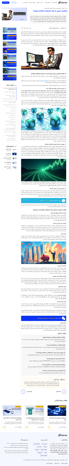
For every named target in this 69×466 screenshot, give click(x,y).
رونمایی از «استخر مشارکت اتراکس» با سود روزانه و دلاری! (7, 168)
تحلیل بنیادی (44, 81)
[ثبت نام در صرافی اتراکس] (10, 30)
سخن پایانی (13, 119)
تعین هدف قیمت (12, 117)
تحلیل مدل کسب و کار (11, 107)
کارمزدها (37, 449)
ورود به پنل (14, 2)
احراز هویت (40, 452)
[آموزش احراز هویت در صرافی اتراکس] (10, 37)
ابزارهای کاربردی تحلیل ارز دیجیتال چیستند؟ (10, 136)
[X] (27, 28)
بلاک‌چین (48, 227)
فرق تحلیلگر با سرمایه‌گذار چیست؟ (10, 125)
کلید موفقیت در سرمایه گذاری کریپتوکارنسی (46, 318)
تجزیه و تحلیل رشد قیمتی (10, 113)
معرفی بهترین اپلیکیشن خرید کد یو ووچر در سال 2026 (7, 150)
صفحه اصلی (54, 2)
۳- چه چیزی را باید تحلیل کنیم (9, 99)
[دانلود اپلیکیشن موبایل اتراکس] (10, 77)
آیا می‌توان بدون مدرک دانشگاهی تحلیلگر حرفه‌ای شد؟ (9, 128)
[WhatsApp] (22, 28)
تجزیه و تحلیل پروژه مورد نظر (9, 104)
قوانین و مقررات (44, 455)
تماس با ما (39, 446)
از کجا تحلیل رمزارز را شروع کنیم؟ (10, 132)
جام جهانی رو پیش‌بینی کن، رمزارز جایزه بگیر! (7, 155)
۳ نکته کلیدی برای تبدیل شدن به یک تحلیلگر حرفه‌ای (9, 89)
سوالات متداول (32, 2)
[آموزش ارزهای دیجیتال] (10, 50)
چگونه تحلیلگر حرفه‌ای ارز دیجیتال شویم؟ (10, 121)
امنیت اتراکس (56, 463)
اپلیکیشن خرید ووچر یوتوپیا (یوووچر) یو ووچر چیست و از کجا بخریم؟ (7, 160)
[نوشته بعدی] (23, 392)
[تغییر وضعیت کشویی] (44, 2)
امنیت (45, 452)
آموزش (38, 2)
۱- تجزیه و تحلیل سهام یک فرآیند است (10, 92)
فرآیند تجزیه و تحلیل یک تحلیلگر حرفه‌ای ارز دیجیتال (10, 101)
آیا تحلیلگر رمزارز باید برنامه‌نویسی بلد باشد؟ (11, 139)
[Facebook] (30, 28)
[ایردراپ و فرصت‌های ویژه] (10, 64)
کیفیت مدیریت (12, 111)
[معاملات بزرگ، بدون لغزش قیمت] (10, 70)
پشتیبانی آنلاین (49, 463)
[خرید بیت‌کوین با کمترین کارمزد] (10, 43)
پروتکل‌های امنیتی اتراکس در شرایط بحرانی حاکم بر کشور (7, 164)
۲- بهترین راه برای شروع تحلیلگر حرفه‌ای (10, 96)
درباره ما (45, 446)
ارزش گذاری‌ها (12, 115)
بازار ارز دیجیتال (46, 200)
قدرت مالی (13, 109)
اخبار (42, 2)
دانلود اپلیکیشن (6, 2)
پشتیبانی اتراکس (37, 444)
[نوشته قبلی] (64, 392)
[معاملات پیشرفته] (10, 57)
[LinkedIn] (25, 28)
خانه (66, 8)
